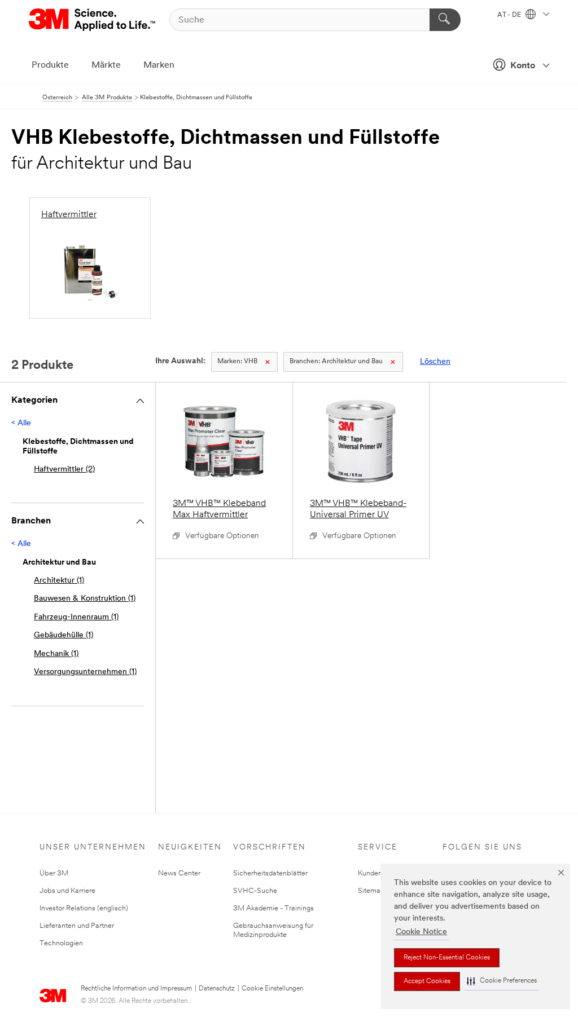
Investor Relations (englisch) (84, 908)
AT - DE (510, 15)
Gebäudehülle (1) (63, 635)
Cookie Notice (421, 932)
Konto (522, 66)
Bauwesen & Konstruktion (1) (84, 599)
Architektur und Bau (336, 361)
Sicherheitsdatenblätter (270, 873)
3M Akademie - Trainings (273, 908)
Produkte (50, 65)
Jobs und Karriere (67, 891)
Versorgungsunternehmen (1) (85, 672)
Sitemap (371, 891)
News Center (179, 873)
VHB (237, 361)
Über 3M (54, 873)
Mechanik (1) (56, 654)
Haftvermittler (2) (64, 469)
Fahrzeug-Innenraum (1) (76, 617)
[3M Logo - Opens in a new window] (93, 19)
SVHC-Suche (255, 891)
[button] (502, 981)
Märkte (106, 65)
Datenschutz (217, 988)
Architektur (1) (59, 580)
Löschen (435, 362)
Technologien (61, 943)
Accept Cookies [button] (427, 981)
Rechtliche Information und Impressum (136, 988)
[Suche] (445, 19)
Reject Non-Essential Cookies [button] (447, 957)
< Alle (21, 423)
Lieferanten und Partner (77, 926)
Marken (158, 65)
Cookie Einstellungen (272, 988)
